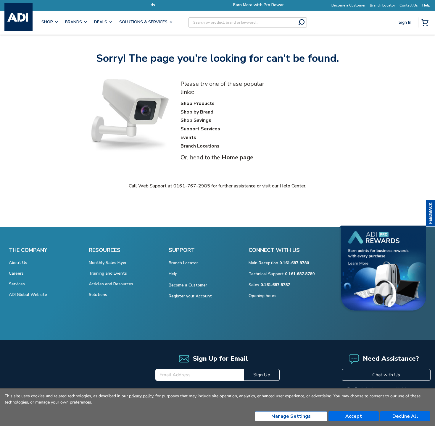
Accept (353, 416)
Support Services (200, 129)
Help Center (292, 186)
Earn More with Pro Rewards (221, 5)
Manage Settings (291, 416)
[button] (430, 213)
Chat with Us (386, 375)
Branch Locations (200, 146)
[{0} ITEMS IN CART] (426, 23)
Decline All (405, 416)
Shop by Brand (197, 112)
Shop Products (198, 103)
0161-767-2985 (191, 186)
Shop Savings (196, 120)
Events (188, 137)
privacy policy (141, 396)
